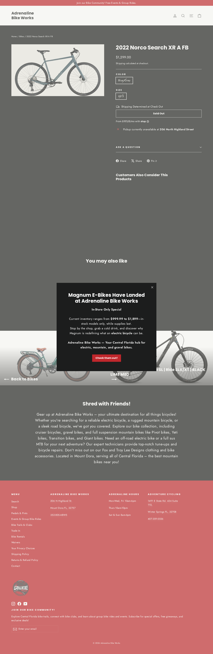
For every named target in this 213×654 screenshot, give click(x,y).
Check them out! (106, 358)
